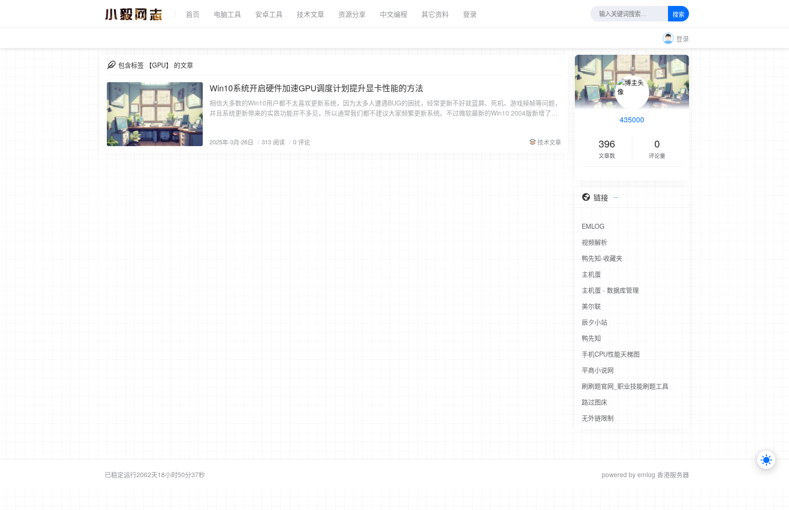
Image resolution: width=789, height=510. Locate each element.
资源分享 (352, 14)
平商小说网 (598, 369)
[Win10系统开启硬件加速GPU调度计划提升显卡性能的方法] (155, 114)
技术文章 (310, 14)
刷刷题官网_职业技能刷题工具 (625, 385)
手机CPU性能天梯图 (611, 353)
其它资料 (435, 14)
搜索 (678, 14)
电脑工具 (227, 14)
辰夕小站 (594, 321)
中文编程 (393, 14)
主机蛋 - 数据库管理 (610, 289)
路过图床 (594, 401)
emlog (646, 474)
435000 (632, 119)
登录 (470, 14)
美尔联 (591, 305)
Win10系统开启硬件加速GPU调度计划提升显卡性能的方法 (316, 87)
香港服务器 (673, 474)
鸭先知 (591, 337)
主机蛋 (591, 274)
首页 (193, 14)
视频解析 (594, 242)
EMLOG (593, 226)
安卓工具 (269, 14)
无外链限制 (598, 417)
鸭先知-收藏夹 (602, 258)
